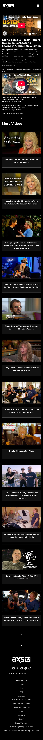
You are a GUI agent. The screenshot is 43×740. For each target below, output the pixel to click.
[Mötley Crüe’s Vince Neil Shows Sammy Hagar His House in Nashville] (21, 517)
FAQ (21, 692)
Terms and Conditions (21, 707)
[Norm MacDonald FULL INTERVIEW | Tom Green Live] (21, 559)
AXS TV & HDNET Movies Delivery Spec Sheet (21, 731)
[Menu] (37, 5)
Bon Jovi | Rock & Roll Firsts (21, 451)
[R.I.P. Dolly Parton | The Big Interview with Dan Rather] (21, 142)
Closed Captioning (21, 723)
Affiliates (21, 696)
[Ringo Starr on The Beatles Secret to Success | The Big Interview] (21, 309)
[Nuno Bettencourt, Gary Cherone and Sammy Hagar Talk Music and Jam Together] (21, 476)
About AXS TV (21, 680)
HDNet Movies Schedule (21, 700)
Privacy (21, 711)
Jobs (21, 688)
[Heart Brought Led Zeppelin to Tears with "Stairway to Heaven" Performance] (21, 184)
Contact (21, 684)
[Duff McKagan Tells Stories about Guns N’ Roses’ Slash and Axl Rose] (21, 392)
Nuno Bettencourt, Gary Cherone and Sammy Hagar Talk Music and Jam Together (21, 495)
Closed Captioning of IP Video (21, 727)
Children (21, 715)
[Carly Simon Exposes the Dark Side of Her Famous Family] (21, 351)
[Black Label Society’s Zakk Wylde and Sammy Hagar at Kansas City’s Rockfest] (21, 601)
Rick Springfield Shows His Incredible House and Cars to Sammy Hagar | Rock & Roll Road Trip (21, 245)
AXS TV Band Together (21, 704)
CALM (21, 719)
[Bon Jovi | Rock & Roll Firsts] (21, 434)
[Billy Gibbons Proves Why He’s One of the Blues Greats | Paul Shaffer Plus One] (21, 267)
